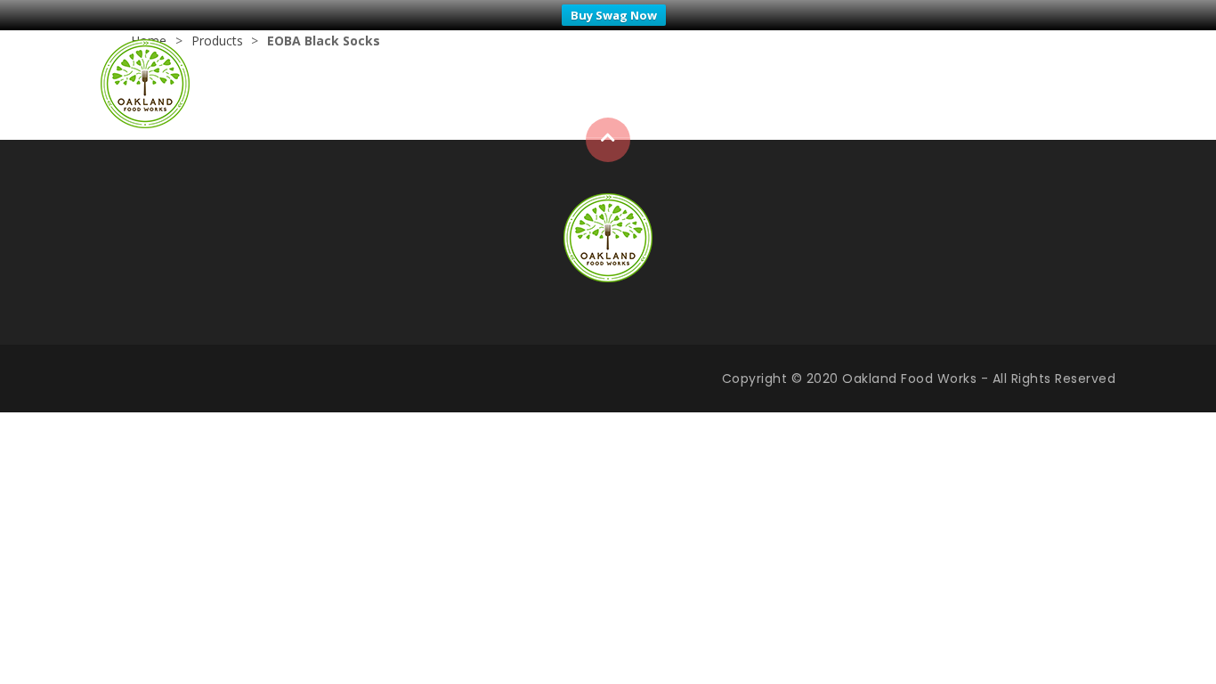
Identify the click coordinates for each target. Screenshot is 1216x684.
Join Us (1089, 83)
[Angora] (608, 236)
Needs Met (996, 83)
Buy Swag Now (614, 15)
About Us (895, 83)
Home (813, 83)
